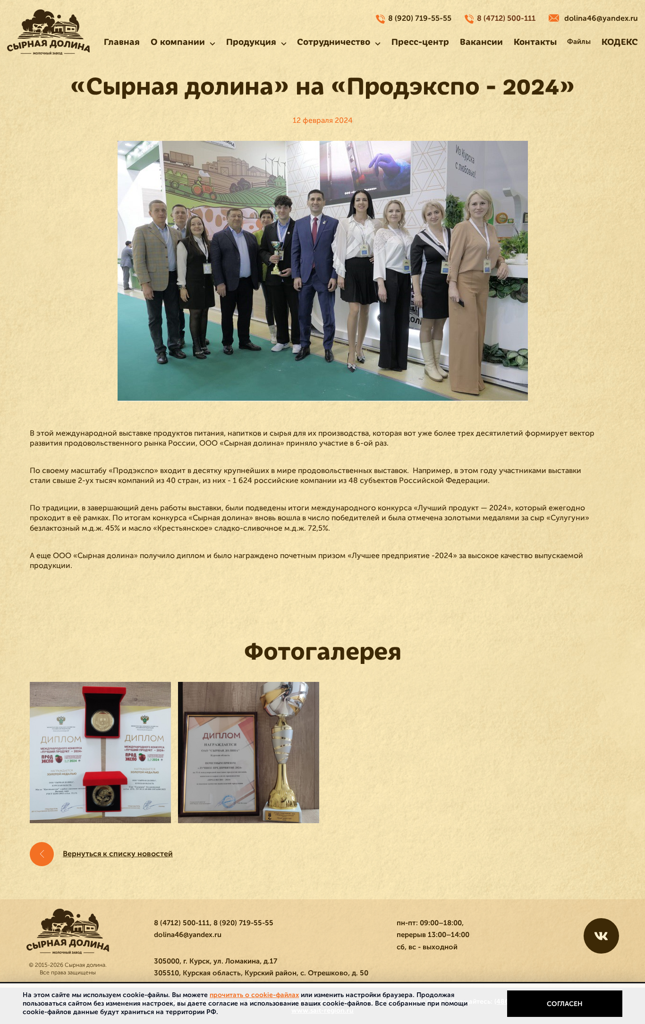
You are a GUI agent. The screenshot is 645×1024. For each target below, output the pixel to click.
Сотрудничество (333, 42)
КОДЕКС (620, 42)
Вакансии (481, 42)
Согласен (565, 1003)
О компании (178, 42)
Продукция (251, 42)
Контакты (535, 42)
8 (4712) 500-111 (506, 18)
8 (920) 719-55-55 (419, 18)
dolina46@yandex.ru (601, 18)
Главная (122, 42)
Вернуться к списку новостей (118, 854)
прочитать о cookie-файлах (254, 994)
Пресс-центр (420, 42)
